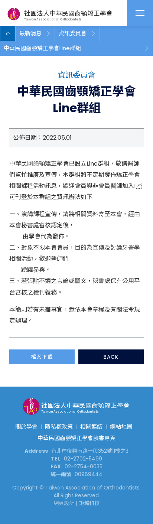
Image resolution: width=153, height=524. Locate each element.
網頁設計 (63, 503)
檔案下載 (42, 357)
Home (7, 33)
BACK (111, 357)
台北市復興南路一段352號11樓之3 (89, 451)
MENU (140, 13)
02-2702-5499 (83, 458)
